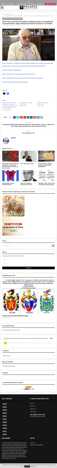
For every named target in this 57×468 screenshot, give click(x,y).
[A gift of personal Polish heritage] (28, 296)
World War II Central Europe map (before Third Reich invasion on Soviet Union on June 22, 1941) (10, 166)
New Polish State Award (27, 163)
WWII (20, 18)
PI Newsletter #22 (28, 133)
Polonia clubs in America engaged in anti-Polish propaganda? (45, 165)
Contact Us (32, 406)
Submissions (33, 408)
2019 (5, 425)
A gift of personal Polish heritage (15, 316)
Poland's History (10, 18)
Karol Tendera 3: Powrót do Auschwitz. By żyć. (18, 74)
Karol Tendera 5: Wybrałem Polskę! (15, 82)
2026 (5, 404)
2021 (5, 419)
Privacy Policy (33, 411)
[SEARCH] (53, 245)
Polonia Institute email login (36, 444)
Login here (32, 442)
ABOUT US (31, 4)
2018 (5, 428)
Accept (27, 466)
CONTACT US (40, 4)
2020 (5, 422)
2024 (5, 410)
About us (32, 403)
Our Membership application (8, 366)
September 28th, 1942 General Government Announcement (46, 183)
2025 (5, 407)
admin (4, 25)
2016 (5, 434)
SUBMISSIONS (50, 4)
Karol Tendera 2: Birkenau (11, 70)
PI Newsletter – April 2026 (26, 102)
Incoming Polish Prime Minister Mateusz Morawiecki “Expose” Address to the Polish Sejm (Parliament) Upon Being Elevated (29, 125)
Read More (33, 466)
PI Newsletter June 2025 (43, 102)
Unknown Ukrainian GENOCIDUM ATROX (26, 183)
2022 (5, 416)
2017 (5, 431)
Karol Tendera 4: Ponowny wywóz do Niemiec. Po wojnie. (22, 78)
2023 (5, 413)
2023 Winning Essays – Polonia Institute (8, 183)
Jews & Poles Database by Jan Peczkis (11, 330)
